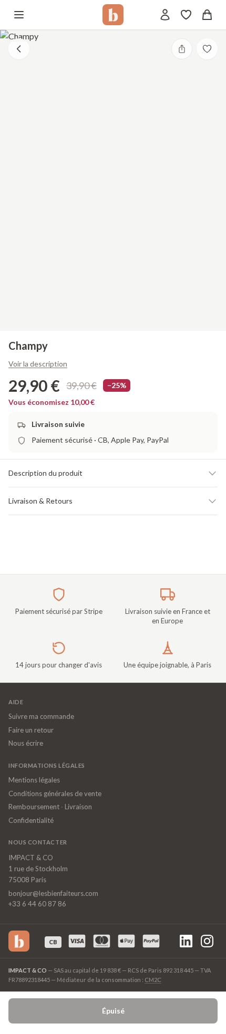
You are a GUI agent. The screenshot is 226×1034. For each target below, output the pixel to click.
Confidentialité (31, 820)
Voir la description (37, 363)
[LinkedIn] (186, 941)
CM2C (153, 979)
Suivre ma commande (41, 716)
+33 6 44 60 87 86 (37, 904)
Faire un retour (31, 730)
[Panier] (207, 14)
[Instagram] (207, 941)
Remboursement (33, 806)
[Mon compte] (165, 14)
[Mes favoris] (186, 14)
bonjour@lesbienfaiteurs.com (53, 893)
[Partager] (181, 48)
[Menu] (18, 14)
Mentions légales (34, 780)
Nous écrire (25, 743)
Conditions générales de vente (54, 793)
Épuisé (113, 1010)
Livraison (78, 806)
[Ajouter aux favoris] (207, 48)
